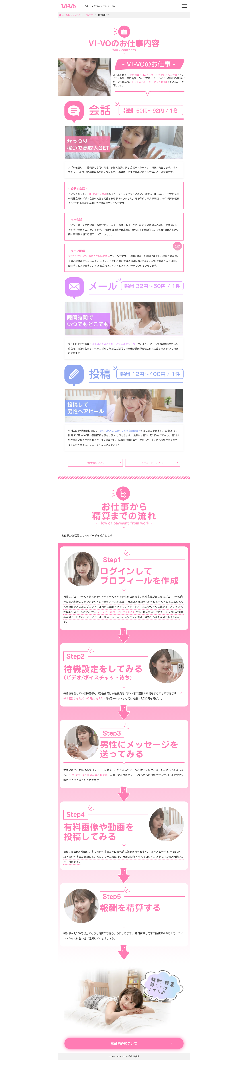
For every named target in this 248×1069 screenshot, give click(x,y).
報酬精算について (95, 462)
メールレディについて (153, 462)
